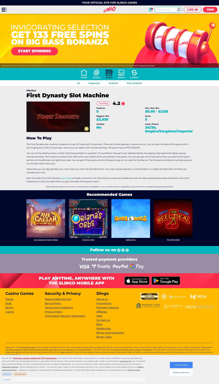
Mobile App (103, 328)
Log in (192, 9)
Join (210, 9)
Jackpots (113, 83)
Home (84, 77)
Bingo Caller (104, 336)
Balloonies (130, 240)
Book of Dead (135, 350)
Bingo (121, 77)
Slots (109, 77)
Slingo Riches (85, 350)
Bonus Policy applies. (147, 65)
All (78, 83)
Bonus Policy (53, 303)
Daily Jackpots (134, 83)
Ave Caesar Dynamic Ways (46, 240)
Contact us (103, 320)
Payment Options (107, 307)
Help (99, 315)
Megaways (94, 83)
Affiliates (101, 311)
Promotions (103, 303)
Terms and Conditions (59, 307)
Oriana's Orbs (88, 240)
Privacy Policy (53, 311)
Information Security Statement (65, 315)
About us (102, 299)
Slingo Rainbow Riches (19, 350)
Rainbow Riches (121, 350)
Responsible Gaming (58, 299)
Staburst (149, 350)
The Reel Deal (173, 240)
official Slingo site (27, 347)
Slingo (97, 77)
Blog (99, 324)
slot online (66, 178)
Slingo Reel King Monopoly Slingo (44, 350)
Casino (134, 77)
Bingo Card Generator (110, 332)
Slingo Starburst (67, 350)
